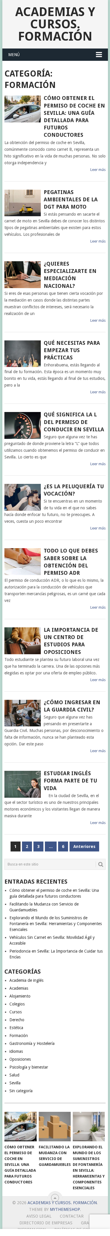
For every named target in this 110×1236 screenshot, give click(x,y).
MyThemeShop (65, 1209)
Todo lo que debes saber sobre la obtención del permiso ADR (71, 562)
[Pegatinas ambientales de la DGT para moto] (22, 203)
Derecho (16, 1019)
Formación (18, 1035)
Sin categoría (21, 1090)
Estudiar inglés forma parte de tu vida (70, 780)
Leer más (98, 169)
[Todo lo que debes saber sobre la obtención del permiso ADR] (22, 561)
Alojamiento (20, 996)
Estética (16, 1027)
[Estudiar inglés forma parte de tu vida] (22, 784)
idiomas (16, 1051)
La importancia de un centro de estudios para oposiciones (71, 641)
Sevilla (15, 1083)
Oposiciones (20, 1059)
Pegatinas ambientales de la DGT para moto (71, 199)
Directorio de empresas (45, 1223)
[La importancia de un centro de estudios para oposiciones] (22, 640)
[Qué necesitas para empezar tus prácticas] (22, 353)
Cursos (15, 1012)
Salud (14, 1075)
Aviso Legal (38, 1216)
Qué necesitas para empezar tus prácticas (72, 350)
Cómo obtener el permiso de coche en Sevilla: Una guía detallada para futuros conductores (74, 116)
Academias (18, 988)
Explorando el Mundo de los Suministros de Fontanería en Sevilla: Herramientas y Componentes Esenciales (55, 923)
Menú (14, 54)
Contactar (72, 1216)
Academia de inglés (26, 980)
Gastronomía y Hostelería (32, 1043)
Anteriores (84, 846)
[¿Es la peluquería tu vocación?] (22, 497)
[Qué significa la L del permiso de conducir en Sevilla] (22, 425)
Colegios (17, 1004)
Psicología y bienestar (28, 1067)
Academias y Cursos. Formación (55, 24)
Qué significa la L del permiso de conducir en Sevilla (74, 421)
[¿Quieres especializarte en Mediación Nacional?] (22, 274)
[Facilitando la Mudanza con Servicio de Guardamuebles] (55, 1127)
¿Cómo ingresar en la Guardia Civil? (72, 706)
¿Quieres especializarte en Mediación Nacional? (70, 275)
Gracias (89, 1223)
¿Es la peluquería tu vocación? (74, 490)
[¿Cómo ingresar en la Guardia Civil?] (22, 713)
